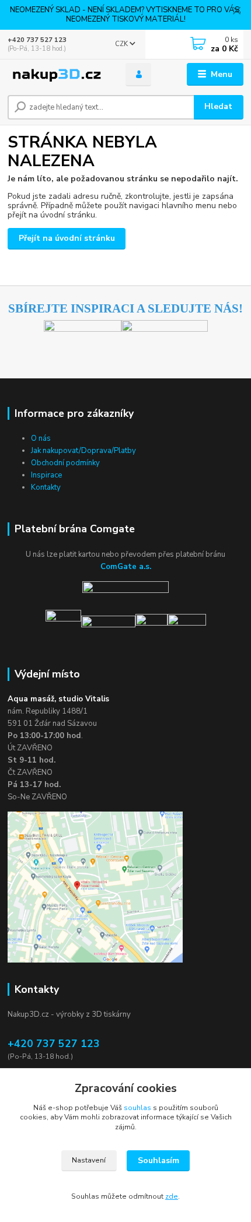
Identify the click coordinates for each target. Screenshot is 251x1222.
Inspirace (46, 475)
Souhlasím (158, 1160)
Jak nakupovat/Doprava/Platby (83, 450)
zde (171, 1196)
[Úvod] (57, 75)
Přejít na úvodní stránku (67, 238)
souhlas (137, 1107)
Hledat (218, 106)
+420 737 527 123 (37, 40)
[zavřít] (236, 11)
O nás (41, 438)
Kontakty (46, 487)
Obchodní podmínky (65, 463)
